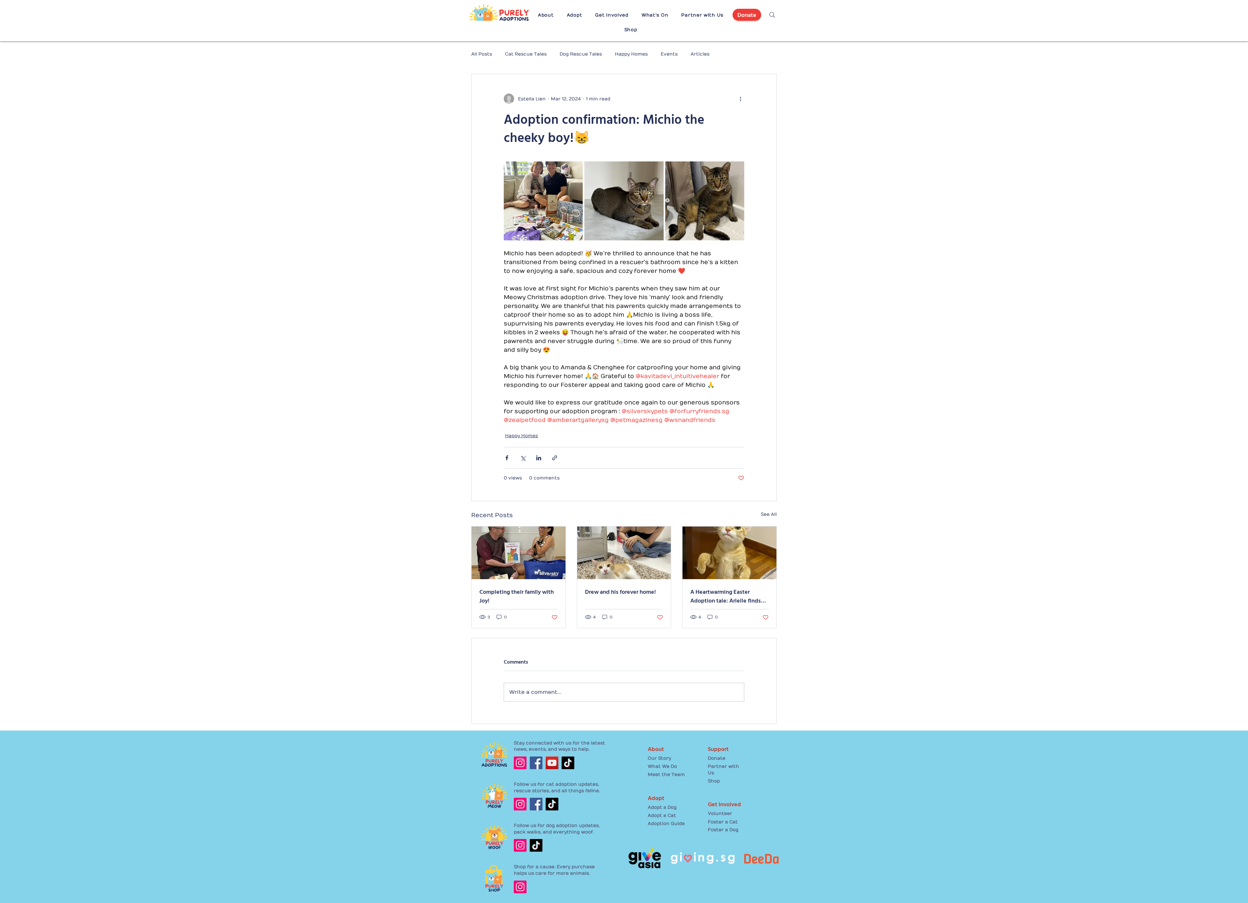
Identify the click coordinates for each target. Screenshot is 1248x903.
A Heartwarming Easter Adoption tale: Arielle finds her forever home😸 (725, 596)
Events (669, 54)
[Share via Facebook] (507, 458)
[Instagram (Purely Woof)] (520, 845)
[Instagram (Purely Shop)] (520, 887)
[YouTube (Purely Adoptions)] (552, 763)
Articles (700, 54)
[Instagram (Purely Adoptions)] (520, 763)
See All (769, 514)
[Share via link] (555, 458)
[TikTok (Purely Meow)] (552, 804)
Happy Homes (631, 54)
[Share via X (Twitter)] (523, 458)
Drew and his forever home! (620, 591)
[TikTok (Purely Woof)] (536, 845)
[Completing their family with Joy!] (519, 553)
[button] (546, 15)
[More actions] (740, 99)
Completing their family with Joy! (516, 596)
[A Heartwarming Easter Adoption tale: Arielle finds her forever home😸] (729, 553)
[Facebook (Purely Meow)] (536, 804)
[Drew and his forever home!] (624, 553)
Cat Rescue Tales (526, 54)
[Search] (772, 14)
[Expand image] (543, 200)
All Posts (481, 54)
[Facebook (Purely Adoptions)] (536, 763)
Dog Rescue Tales (581, 54)
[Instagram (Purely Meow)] (520, 804)
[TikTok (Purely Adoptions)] (568, 763)
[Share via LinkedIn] (539, 458)
